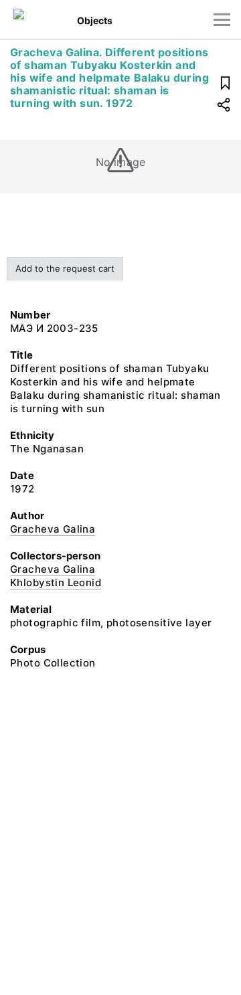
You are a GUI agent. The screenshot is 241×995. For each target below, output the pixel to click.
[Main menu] (222, 20)
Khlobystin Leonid (55, 582)
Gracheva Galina (52, 529)
